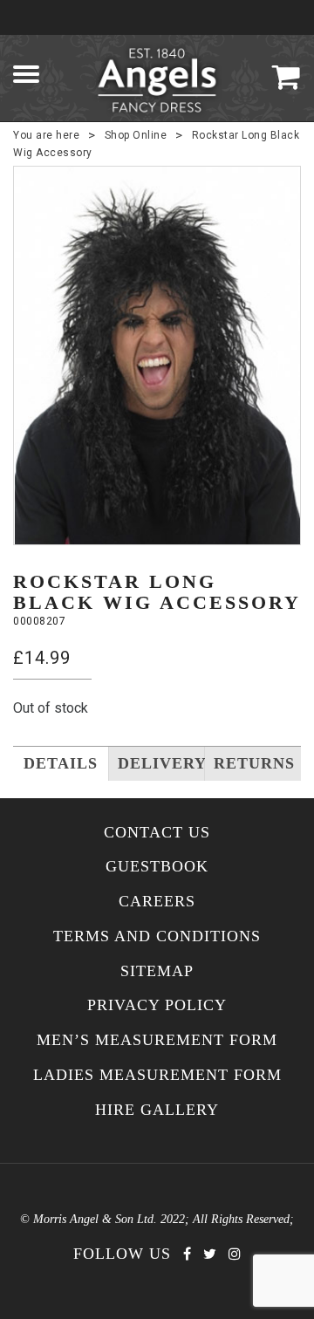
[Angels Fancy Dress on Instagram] (235, 1254)
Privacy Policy (157, 1005)
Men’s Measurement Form (157, 1040)
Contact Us (157, 832)
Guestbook (157, 866)
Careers (157, 901)
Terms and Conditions (157, 936)
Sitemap (157, 971)
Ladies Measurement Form (157, 1075)
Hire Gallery (157, 1110)
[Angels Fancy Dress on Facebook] (187, 1254)
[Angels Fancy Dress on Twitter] (209, 1254)
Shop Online (136, 135)
